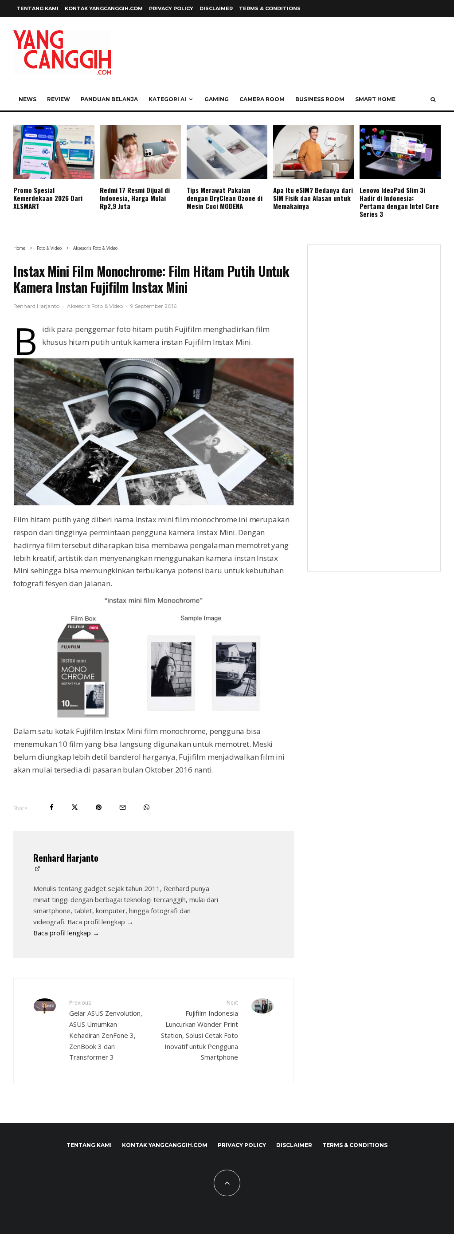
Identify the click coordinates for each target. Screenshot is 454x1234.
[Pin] (99, 807)
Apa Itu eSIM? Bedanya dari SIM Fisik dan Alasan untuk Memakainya (313, 198)
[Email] (122, 807)
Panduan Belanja (109, 99)
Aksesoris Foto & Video (95, 306)
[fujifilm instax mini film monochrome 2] (153, 658)
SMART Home (375, 99)
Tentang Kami (37, 8)
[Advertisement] (374, 413)
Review (58, 99)
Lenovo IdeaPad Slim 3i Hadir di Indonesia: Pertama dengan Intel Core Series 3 (399, 202)
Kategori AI (167, 99)
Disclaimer (216, 8)
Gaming (216, 99)
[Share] (52, 807)
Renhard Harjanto (36, 306)
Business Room (319, 99)
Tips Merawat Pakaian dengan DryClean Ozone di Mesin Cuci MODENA (224, 198)
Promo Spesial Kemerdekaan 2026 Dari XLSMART (47, 198)
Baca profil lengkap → (66, 932)
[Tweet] (74, 807)
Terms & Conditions (270, 8)
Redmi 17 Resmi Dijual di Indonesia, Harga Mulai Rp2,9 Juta (135, 198)
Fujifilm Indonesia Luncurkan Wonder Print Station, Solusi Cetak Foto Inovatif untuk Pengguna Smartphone (199, 1030)
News (27, 99)
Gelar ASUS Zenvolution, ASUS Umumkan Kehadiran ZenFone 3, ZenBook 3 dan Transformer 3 (105, 1030)
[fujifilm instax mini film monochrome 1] (153, 430)
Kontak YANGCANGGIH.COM (104, 8)
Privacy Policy (171, 8)
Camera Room (262, 99)
